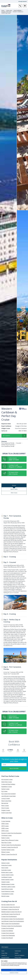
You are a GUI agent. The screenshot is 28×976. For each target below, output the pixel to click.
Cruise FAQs (4, 953)
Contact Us (4, 955)
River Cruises (5, 805)
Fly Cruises (4, 791)
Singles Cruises (5, 810)
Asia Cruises (4, 867)
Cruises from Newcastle (8, 935)
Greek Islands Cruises (7, 879)
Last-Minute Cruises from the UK (10, 914)
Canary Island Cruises (7, 875)
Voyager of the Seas (6, 11)
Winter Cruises (5, 852)
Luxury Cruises (5, 798)
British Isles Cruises (6, 872)
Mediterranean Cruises (7, 884)
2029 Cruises (5, 831)
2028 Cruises (5, 828)
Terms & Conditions (19, 955)
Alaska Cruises (5, 863)
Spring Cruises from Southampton (11, 845)
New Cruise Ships (6, 801)
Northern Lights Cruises (8, 886)
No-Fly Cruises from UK (8, 904)
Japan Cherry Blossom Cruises (9, 840)
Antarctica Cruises (6, 865)
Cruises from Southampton (9, 916)
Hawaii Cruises (5, 882)
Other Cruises (14, 492)
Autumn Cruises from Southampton (11, 833)
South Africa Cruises (7, 889)
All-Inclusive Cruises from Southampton (12, 919)
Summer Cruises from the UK (9, 847)
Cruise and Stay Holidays (8, 784)
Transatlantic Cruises (7, 894)
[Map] (14, 504)
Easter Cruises (5, 838)
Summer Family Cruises (7, 849)
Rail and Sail (4, 803)
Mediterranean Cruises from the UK (11, 912)
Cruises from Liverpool (7, 933)
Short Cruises (5, 808)
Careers (16, 953)
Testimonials (18, 951)
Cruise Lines (9, 10)
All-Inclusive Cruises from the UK (10, 907)
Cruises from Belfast (7, 931)
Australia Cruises (6, 870)
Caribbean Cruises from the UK (10, 909)
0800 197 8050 (23, 431)
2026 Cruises (5, 823)
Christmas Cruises (6, 835)
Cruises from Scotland (7, 928)
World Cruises (5, 896)
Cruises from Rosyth (7, 938)
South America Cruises (7, 891)
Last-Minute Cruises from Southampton (12, 921)
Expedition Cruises (6, 786)
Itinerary (14, 485)
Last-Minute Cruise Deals (8, 796)
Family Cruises (5, 789)
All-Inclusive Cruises (7, 779)
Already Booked (22, 1)
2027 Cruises (5, 826)
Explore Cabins (14, 489)
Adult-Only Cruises (6, 782)
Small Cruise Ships (6, 813)
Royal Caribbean (18, 10)
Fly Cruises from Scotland (8, 794)
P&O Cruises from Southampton (10, 923)
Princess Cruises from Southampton (11, 926)
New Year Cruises (6, 842)
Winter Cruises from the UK (9, 854)
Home (2, 10)
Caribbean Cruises (6, 877)
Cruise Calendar (5, 821)
